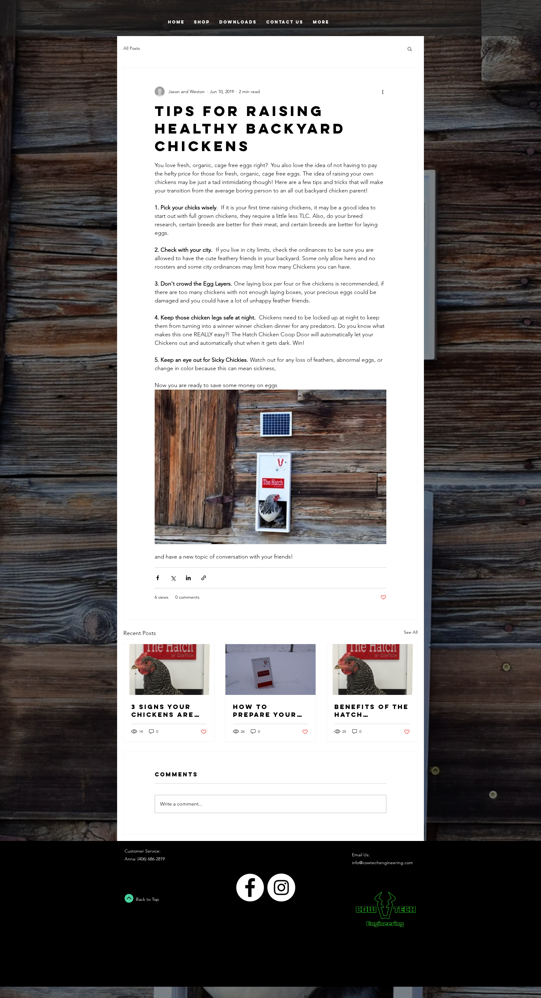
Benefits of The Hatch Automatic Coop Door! (371, 710)
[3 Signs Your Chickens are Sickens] (169, 669)
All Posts (131, 48)
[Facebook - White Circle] (250, 887)
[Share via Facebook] (158, 578)
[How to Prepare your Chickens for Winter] (270, 669)
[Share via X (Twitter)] (173, 578)
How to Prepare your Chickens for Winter (265, 710)
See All (411, 632)
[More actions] (382, 91)
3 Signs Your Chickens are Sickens (162, 710)
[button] (410, 48)
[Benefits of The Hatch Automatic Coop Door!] (372, 669)
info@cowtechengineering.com (382, 862)
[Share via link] (204, 578)
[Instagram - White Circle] (281, 887)
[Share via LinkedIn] (188, 578)
